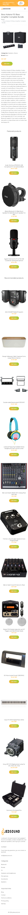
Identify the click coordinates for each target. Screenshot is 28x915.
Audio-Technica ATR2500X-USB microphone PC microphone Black (14, 166)
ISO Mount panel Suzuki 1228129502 (14, 675)
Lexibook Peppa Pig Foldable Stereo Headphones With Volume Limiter (14, 447)
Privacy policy (5, 901)
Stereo (16, 53)
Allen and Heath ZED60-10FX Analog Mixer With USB (14, 493)
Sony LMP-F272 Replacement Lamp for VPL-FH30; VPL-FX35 (14, 765)
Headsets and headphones (8, 873)
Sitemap (3, 903)
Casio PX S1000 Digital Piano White (14, 720)
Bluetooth (3, 864)
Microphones (4, 876)
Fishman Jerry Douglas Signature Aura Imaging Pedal (14, 539)
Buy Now (6, 63)
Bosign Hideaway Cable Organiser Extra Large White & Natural (14, 357)
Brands (3, 867)
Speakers (10, 53)
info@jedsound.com (6, 855)
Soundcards (4, 879)
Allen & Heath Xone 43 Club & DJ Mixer (14, 585)
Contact (3, 895)
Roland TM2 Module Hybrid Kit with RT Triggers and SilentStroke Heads (14, 630)
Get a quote (21, 3)
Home (2, 19)
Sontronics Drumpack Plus (14, 810)
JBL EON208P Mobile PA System (14, 312)
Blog (2, 892)
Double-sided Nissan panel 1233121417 (14, 402)
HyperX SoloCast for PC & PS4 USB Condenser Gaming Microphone (14, 259)
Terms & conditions (6, 898)
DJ (2, 870)
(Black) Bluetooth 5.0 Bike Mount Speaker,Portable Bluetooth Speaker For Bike (14, 212)
